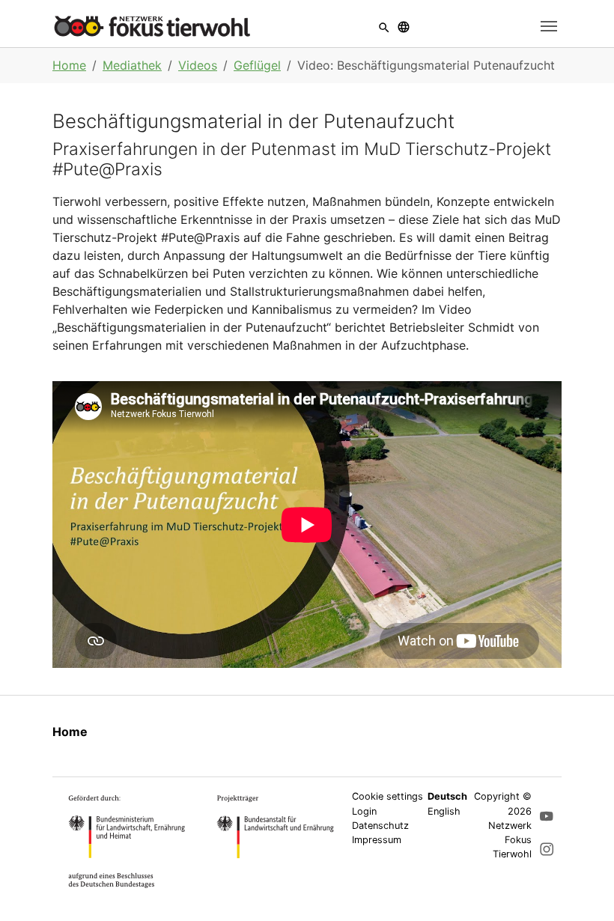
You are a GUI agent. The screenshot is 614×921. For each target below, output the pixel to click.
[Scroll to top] (581, 888)
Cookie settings (387, 796)
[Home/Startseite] (152, 25)
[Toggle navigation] (549, 26)
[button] (384, 26)
